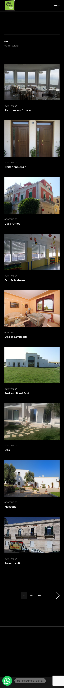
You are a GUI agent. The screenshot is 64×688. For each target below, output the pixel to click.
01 (24, 595)
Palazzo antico (13, 563)
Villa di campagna (15, 337)
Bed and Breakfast (16, 393)
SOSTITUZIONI (11, 106)
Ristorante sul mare (17, 110)
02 (31, 595)
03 (39, 595)
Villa (7, 450)
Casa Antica (12, 223)
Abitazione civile (15, 167)
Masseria (10, 506)
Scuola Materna (14, 280)
